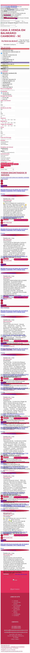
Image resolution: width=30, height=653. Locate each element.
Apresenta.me (5, 645)
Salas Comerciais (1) (8, 64)
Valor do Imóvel (6, 100)
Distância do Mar (6, 108)
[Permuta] (5, 156)
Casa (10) (5, 53)
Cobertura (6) (6, 56)
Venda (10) (6, 93)
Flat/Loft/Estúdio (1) (8, 59)
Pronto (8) (5, 97)
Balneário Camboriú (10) (9, 73)
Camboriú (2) (6, 82)
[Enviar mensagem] (24, 21)
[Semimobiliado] (5, 141)
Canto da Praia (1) (7, 87)
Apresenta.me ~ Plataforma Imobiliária (12, 647)
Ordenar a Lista (5, 160)
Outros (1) (5, 70)
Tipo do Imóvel (5, 47)
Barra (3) (5, 76)
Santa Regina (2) (7, 84)
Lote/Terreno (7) (7, 61)
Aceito (16, 16)
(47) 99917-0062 (16, 626)
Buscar (3, 164)
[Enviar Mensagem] (16, 26)
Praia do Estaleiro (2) (8, 81)
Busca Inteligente (6, 88)
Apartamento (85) (7, 50)
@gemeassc (15, 589)
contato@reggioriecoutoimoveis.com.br (16, 632)
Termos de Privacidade (7, 16)
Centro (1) (5, 78)
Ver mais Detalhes (21, 220)
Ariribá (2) (5, 74)
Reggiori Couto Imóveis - (9, 1)
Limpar (10, 164)
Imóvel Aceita (5, 154)
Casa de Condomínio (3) (9, 55)
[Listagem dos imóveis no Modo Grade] (1, 167)
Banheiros (4, 121)
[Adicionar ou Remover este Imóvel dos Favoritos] (2, 183)
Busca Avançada (6, 166)
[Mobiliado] (5, 143)
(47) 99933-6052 (16, 628)
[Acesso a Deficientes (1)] (8, 152)
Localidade (4, 71)
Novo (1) (4, 99)
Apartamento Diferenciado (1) (11, 52)
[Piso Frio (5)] (8, 150)
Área (2, 127)
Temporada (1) (7, 94)
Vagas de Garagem (7, 124)
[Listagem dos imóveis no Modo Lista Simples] (3, 167)
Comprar (6, 219)
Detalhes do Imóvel (7, 147)
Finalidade (4, 91)
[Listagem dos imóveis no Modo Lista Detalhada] (2, 167)
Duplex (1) (5, 58)
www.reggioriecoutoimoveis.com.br (12, 651)
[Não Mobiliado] (5, 144)
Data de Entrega (6, 137)
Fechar (16, 164)
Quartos (3, 118)
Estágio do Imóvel (6, 96)
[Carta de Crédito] (5, 159)
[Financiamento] (5, 155)
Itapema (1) (5, 85)
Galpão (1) (5, 67)
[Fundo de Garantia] (5, 158)
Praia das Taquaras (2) (9, 79)
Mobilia (3, 140)
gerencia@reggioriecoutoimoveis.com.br (16, 630)
